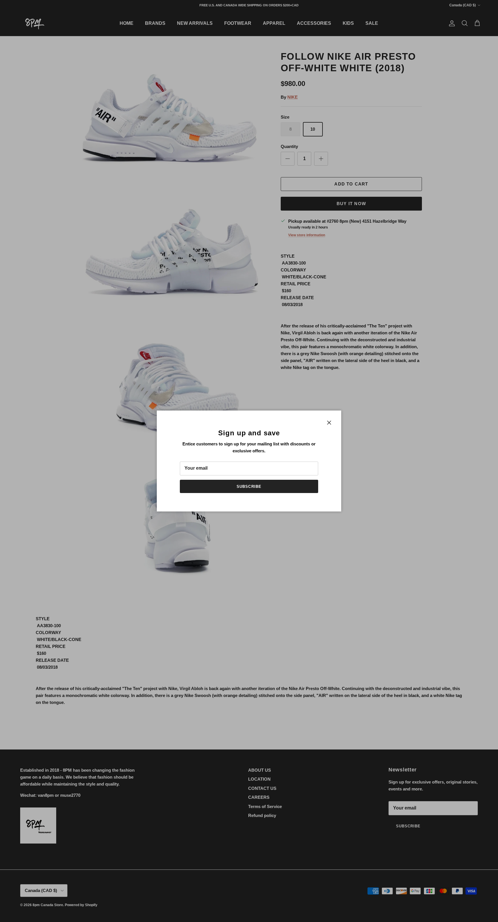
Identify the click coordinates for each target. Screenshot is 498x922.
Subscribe (249, 486)
